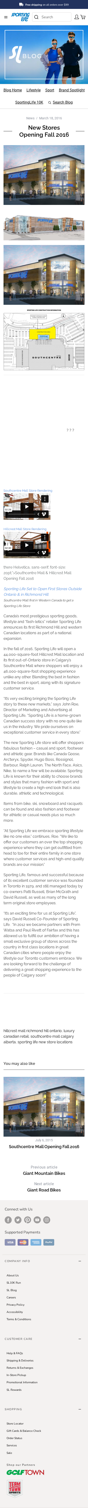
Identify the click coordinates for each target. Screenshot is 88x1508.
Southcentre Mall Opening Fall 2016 (44, 1146)
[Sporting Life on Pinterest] (27, 1219)
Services (12, 1445)
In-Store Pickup (16, 1375)
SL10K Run (14, 1283)
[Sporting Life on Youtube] (37, 1219)
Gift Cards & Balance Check (24, 1431)
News (30, 118)
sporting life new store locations (45, 1042)
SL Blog (12, 1290)
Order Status (14, 1438)
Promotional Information (22, 1382)
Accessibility (15, 1312)
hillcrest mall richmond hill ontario (33, 1031)
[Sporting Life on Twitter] (18, 1219)
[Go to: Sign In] (75, 16)
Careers (11, 1297)
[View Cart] (81, 16)
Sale (9, 1453)
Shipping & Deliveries (20, 1360)
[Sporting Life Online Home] (20, 17)
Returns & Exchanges (20, 1368)
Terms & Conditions (19, 1319)
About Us (13, 1275)
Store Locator (15, 1423)
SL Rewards (14, 1390)
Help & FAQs (15, 1353)
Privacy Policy (15, 1305)
